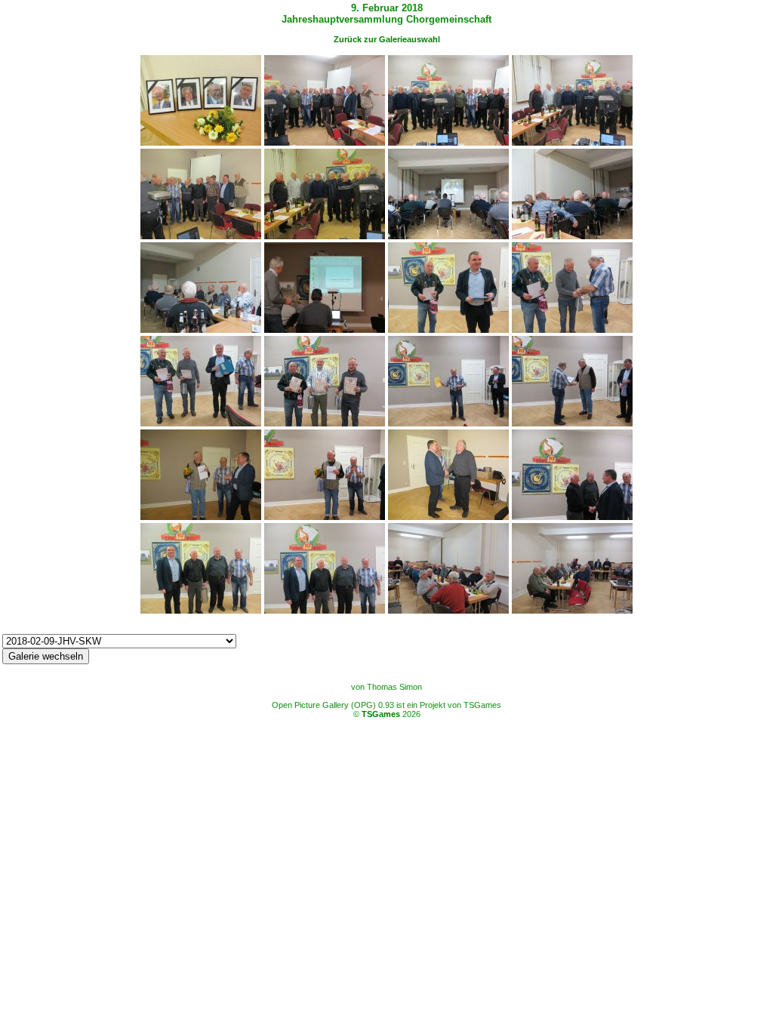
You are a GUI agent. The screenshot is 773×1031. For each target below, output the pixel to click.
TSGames (381, 714)
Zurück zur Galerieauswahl (387, 39)
